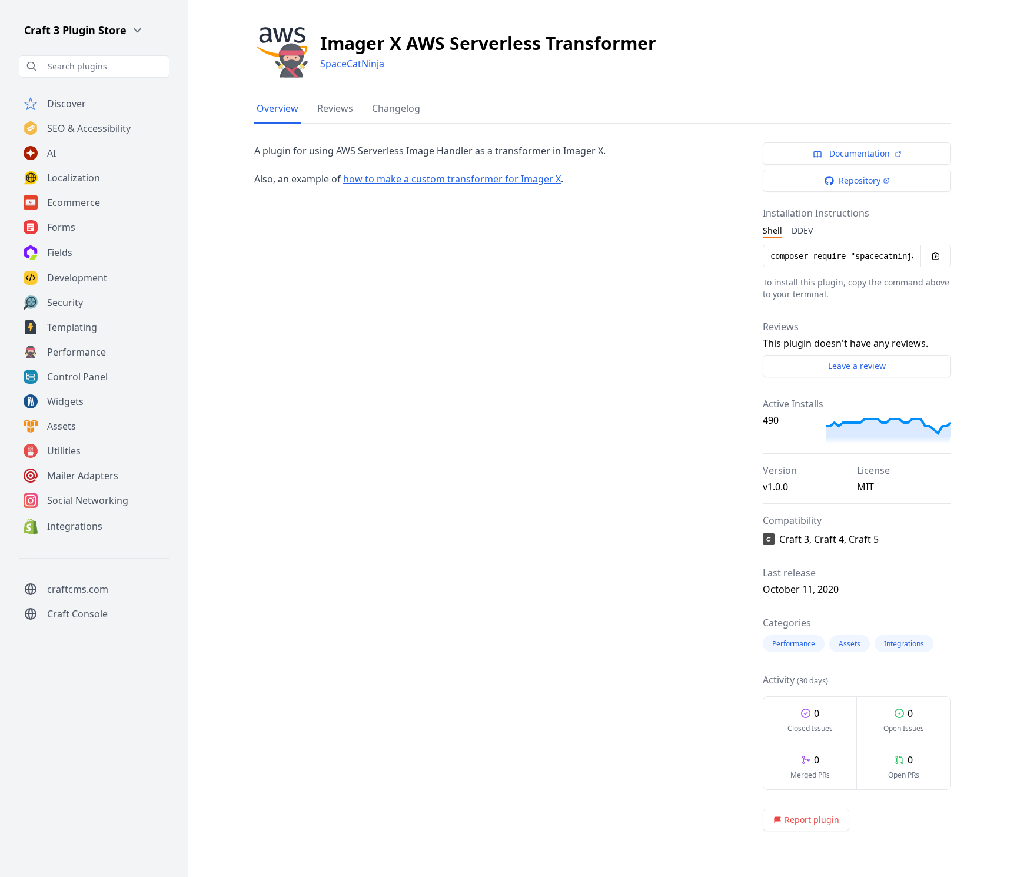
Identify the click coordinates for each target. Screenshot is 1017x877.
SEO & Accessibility (89, 128)
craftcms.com (77, 589)
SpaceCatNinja (352, 63)
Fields (59, 252)
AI (51, 153)
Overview (277, 108)
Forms (61, 227)
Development (77, 277)
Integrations (74, 526)
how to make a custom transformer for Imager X (452, 178)
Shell (772, 230)
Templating (72, 327)
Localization (73, 177)
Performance (76, 352)
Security (65, 302)
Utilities (64, 450)
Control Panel (77, 376)
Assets (61, 426)
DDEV (802, 230)
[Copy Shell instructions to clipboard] (935, 256)
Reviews (335, 108)
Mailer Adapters (82, 475)
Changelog (396, 108)
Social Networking (87, 500)
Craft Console (77, 613)
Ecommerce (73, 202)
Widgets (65, 401)
